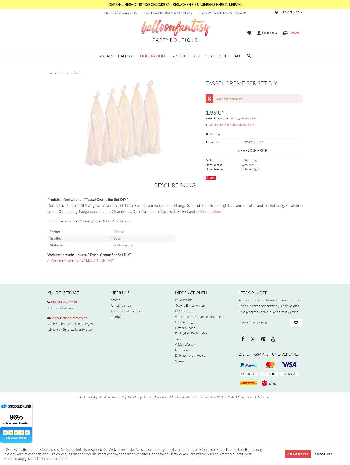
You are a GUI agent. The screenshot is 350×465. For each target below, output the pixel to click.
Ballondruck (183, 300)
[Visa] (269, 365)
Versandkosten (248, 118)
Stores (115, 300)
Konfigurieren (323, 453)
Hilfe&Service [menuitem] (289, 12)
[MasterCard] (289, 365)
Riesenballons (211, 211)
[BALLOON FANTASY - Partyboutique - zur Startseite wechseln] (176, 32)
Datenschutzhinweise (190, 355)
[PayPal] (249, 365)
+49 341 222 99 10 (63, 302)
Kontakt (117, 317)
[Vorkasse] (289, 374)
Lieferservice (184, 311)
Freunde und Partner (125, 311)
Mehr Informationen (52, 458)
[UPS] (269, 383)
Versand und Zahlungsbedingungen (199, 317)
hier (213, 397)
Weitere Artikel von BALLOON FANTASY (82, 260)
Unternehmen (121, 305)
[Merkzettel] (249, 33)
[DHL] (249, 383)
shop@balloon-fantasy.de (69, 318)
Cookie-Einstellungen (190, 305)
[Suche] (248, 56)
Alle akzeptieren (297, 453)
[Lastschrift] (249, 374)
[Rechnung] (269, 374)
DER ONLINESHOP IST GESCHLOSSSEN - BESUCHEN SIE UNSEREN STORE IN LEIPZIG (175, 4)
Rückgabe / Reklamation (192, 333)
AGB (178, 339)
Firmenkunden (185, 328)
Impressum (183, 350)
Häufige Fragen (185, 322)
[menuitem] (249, 33)
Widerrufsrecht (185, 344)
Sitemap (180, 361)
